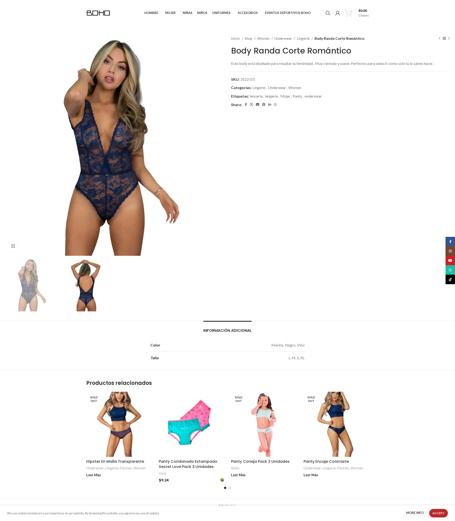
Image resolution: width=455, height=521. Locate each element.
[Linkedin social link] (270, 104)
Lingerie (303, 38)
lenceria (256, 96)
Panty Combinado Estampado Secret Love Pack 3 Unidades (188, 464)
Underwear (283, 38)
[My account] (337, 13)
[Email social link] (258, 104)
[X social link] (251, 104)
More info (415, 513)
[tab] (227, 328)
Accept (438, 513)
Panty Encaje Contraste (326, 461)
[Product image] (119, 424)
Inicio (236, 38)
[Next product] (449, 38)
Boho (235, 468)
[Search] (328, 13)
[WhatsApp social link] (275, 104)
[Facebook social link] (245, 104)
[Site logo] (98, 12)
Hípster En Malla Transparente (115, 461)
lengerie (271, 96)
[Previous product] (439, 38)
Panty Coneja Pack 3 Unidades (260, 461)
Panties (126, 468)
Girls (162, 473)
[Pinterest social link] (264, 104)
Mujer (285, 96)
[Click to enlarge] (13, 246)
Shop (249, 38)
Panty (297, 96)
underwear (313, 96)
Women (263, 38)
